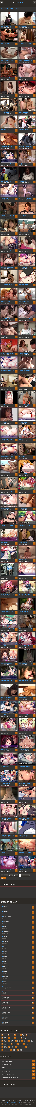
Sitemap (4, 1100)
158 (29, 875)
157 (26, 875)
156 (23, 875)
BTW (18, 2)
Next (3, 878)
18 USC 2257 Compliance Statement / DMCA (21, 1100)
